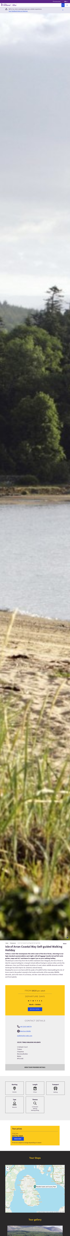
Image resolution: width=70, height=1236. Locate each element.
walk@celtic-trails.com (24, 1036)
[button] (67, 5)
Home (7, 943)
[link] (63, 5)
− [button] (7, 1170)
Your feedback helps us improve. (18, 11)
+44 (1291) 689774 (26, 1026)
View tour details (25, 1031)
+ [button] (7, 1167)
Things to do (13, 943)
